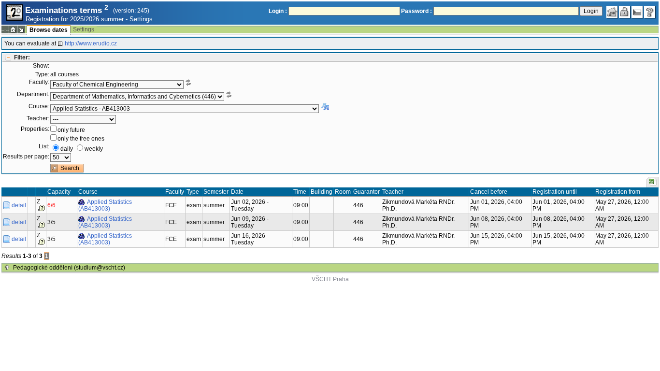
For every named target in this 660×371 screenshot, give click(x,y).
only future (71, 130)
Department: (33, 94)
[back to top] (7, 267)
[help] (650, 12)
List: (44, 146)
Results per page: (26, 156)
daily (66, 148)
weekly (94, 148)
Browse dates (48, 30)
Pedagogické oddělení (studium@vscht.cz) (69, 267)
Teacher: (38, 118)
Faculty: (39, 82)
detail (19, 205)
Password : (416, 11)
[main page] (612, 12)
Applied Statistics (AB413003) (105, 205)
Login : (278, 11)
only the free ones (80, 138)
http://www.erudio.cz (91, 43)
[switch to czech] (637, 12)
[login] (624, 12)
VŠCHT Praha (330, 279)
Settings (141, 19)
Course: (39, 106)
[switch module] (21, 29)
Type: (42, 74)
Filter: (22, 57)
